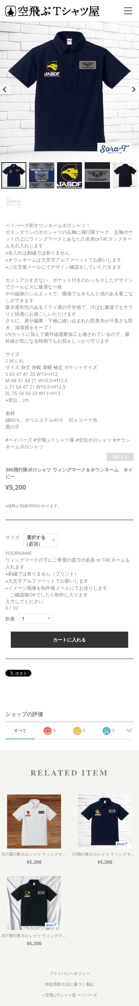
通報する (120, 456)
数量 (10, 618)
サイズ (12, 537)
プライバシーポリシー (69, 973)
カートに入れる (69, 639)
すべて (20, 730)
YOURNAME (21, 553)
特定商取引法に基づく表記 (69, 984)
